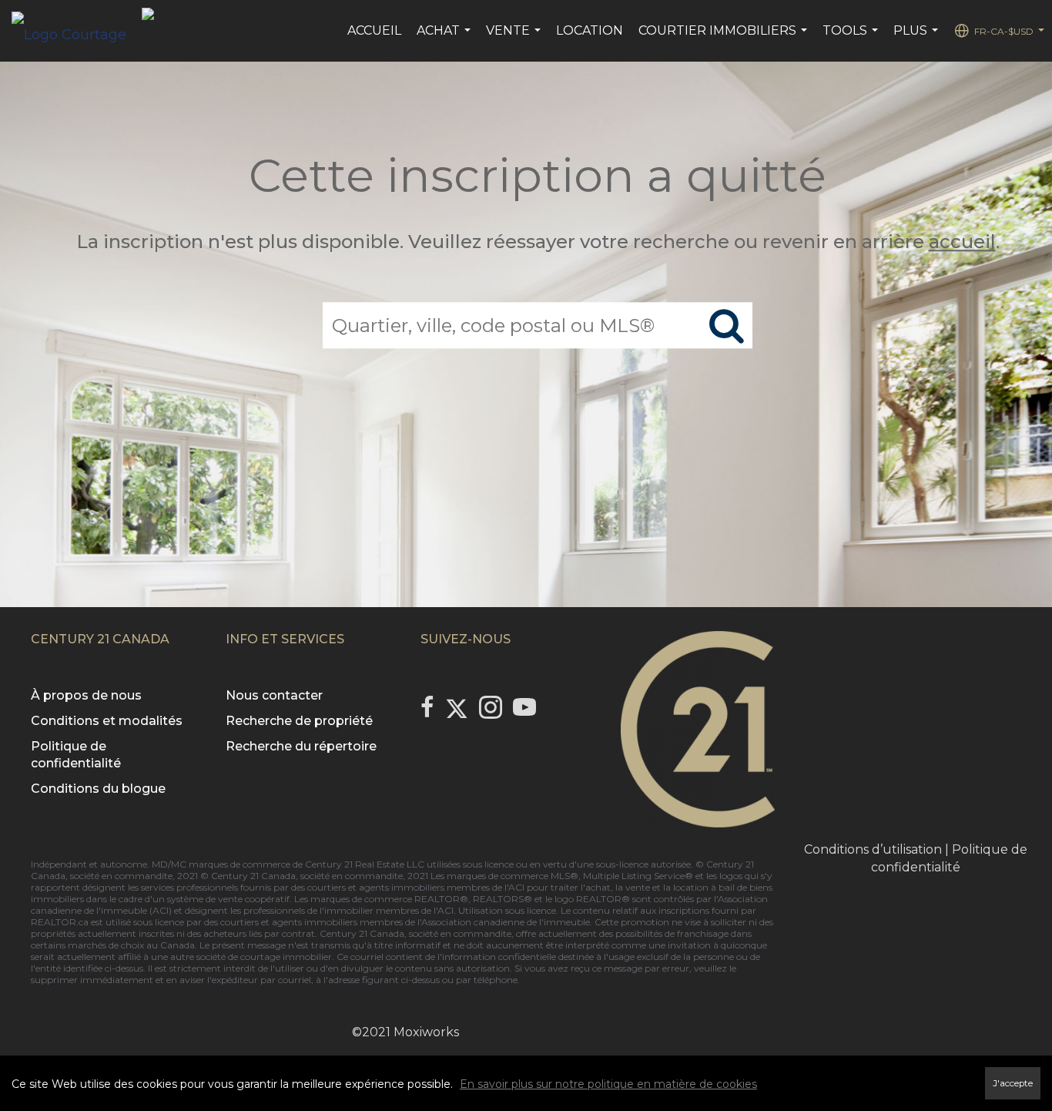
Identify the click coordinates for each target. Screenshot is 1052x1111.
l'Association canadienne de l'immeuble (502, 922)
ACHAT (445, 38)
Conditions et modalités (107, 720)
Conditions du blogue (98, 788)
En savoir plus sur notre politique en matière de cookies (608, 1084)
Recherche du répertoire (301, 746)
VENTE (515, 38)
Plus (917, 38)
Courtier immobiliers (724, 38)
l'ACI (514, 887)
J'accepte (1013, 1083)
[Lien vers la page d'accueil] (77, 31)
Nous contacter (274, 695)
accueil (962, 241)
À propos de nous (86, 695)
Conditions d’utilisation (873, 849)
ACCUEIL (374, 30)
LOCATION (589, 30)
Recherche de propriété (299, 720)
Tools (852, 38)
